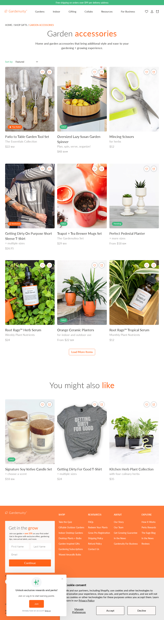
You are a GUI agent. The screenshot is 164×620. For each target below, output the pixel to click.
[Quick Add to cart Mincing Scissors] (153, 71)
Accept (110, 610)
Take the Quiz (65, 521)
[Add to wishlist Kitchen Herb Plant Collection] (146, 404)
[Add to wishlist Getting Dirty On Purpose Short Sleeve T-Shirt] (42, 168)
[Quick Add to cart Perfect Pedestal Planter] (153, 168)
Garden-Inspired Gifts (69, 543)
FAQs (90, 521)
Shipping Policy (95, 538)
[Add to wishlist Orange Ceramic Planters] (94, 265)
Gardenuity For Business (126, 543)
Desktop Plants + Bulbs (70, 538)
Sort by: (9, 61)
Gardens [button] (40, 11)
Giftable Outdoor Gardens (71, 527)
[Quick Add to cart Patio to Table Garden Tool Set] (49, 71)
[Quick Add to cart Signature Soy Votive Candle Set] (49, 404)
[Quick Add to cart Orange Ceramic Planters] (101, 265)
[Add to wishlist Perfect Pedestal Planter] (146, 168)
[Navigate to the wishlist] (146, 11)
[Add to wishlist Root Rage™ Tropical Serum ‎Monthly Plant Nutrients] (146, 265)
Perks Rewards (149, 527)
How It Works (149, 521)
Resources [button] (107, 11)
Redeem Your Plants (98, 527)
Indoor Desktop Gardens (71, 532)
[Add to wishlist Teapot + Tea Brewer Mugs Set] (94, 168)
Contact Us (93, 549)
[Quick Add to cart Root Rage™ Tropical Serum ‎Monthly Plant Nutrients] (153, 265)
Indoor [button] (56, 11)
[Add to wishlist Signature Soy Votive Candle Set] (42, 404)
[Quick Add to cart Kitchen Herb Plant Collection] (153, 404)
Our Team (118, 527)
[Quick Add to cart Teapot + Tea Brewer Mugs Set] (101, 168)
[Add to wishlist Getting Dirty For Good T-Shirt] (94, 404)
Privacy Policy (86, 600)
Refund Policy (95, 543)
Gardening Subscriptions (71, 549)
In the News (120, 538)
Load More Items (82, 352)
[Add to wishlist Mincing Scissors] (146, 72)
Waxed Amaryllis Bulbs (70, 554)
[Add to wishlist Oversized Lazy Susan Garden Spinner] (94, 72)
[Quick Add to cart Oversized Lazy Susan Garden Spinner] (101, 71)
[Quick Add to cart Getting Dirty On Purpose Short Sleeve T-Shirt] (49, 168)
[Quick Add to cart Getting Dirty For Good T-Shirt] (101, 404)
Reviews (146, 543)
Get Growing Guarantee (125, 532)
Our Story (119, 521)
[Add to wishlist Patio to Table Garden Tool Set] (42, 72)
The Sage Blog (149, 532)
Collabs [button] (89, 11)
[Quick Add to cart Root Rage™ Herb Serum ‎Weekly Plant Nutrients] (49, 265)
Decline (141, 610)
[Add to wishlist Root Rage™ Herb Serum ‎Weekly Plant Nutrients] (42, 265)
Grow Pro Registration (99, 532)
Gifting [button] (72, 11)
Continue (30, 563)
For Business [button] (128, 11)
